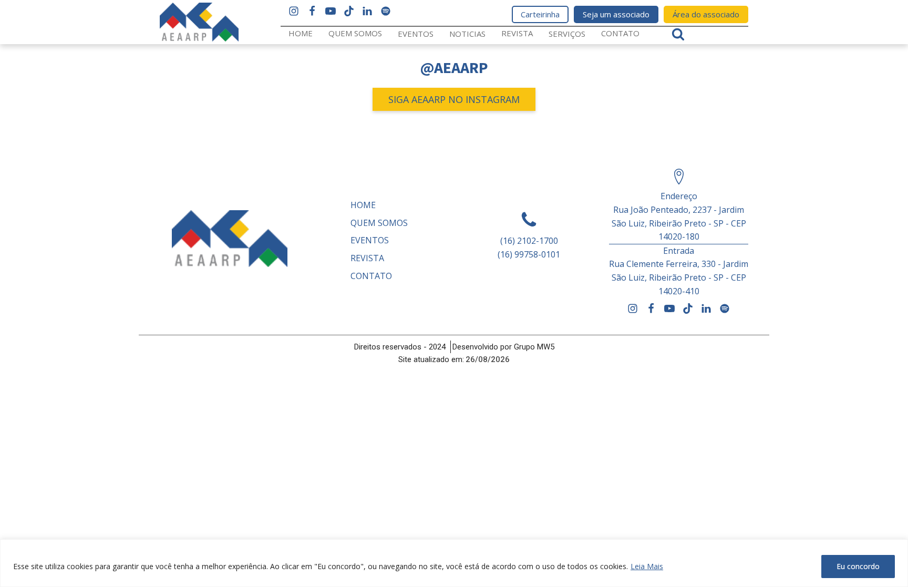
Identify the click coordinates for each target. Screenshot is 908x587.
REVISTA (517, 33)
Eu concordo (858, 566)
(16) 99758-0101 (529, 254)
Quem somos (355, 33)
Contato (620, 33)
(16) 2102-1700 (529, 240)
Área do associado (706, 14)
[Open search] (678, 34)
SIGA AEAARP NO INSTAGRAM (454, 99)
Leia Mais (647, 566)
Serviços (567, 33)
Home (300, 33)
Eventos (416, 33)
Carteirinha (540, 14)
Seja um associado (616, 14)
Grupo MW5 (534, 347)
